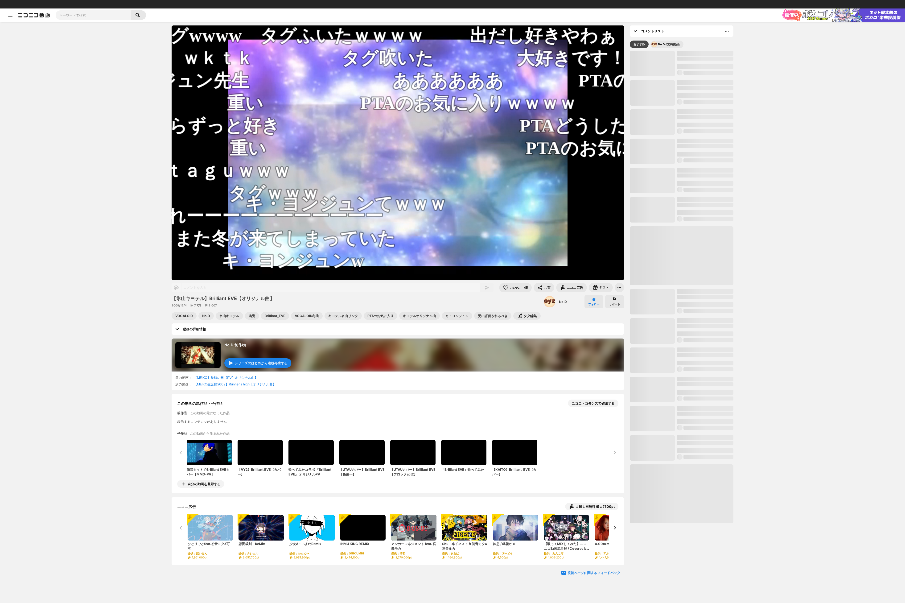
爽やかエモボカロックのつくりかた (680, 193)
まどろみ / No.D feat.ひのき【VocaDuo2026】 (697, 217)
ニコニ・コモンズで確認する (593, 403)
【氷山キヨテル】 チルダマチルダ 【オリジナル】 (702, 114)
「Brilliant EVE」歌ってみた (698, 421)
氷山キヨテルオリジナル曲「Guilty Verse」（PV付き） (703, 246)
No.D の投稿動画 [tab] (669, 44)
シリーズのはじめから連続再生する (261, 363)
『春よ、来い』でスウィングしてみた (705, 451)
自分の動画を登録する (204, 484)
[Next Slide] (614, 528)
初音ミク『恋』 (688, 392)
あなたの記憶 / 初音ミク (694, 363)
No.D (563, 302)
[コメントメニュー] (727, 31)
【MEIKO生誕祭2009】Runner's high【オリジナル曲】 (235, 384)
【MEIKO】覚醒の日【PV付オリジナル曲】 (226, 378)
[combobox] (93, 15)
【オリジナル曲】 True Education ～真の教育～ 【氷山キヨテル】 (704, 540)
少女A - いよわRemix (693, 334)
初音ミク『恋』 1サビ (714, 193)
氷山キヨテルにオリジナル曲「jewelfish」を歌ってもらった (700, 84)
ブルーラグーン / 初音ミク (696, 597)
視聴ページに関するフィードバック (594, 573)
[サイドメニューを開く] (10, 15)
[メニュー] (619, 287)
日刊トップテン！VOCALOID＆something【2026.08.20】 (647, 193)
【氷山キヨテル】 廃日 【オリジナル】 (702, 511)
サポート (614, 304)
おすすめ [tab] (639, 44)
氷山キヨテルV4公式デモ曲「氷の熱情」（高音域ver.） (704, 276)
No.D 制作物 (235, 345)
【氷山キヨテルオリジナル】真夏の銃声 (705, 570)
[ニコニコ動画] (34, 15)
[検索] (138, 15)
